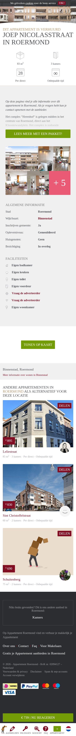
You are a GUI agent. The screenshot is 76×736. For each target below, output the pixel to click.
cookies (29, 3)
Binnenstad (45, 218)
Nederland (8, 668)
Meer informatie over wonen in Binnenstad (25, 375)
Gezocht (37, 733)
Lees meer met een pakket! (38, 134)
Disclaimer (36, 671)
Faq (34, 646)
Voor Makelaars (50, 646)
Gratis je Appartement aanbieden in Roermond (34, 653)
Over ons (9, 646)
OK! (61, 3)
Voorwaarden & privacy (15, 671)
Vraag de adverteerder (26, 293)
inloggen (25, 733)
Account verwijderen (14, 675)
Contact (23, 646)
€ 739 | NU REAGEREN (38, 717)
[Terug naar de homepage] (4, 730)
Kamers (37, 617)
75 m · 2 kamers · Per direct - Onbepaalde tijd (27, 584)
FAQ (46, 733)
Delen (64, 406)
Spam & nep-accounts (55, 671)
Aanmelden (12, 733)
